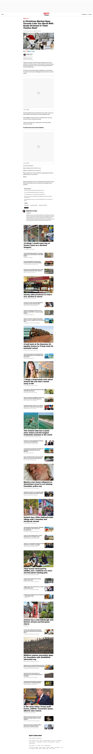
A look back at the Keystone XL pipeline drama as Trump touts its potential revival (38, 346)
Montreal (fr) (36, 747)
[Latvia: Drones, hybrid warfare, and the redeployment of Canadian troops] (49, 537)
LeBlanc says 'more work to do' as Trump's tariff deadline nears (34, 587)
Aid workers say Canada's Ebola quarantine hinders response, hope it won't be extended (34, 666)
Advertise (33, 740)
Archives (37, 740)
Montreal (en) (33, 748)
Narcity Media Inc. (39, 738)
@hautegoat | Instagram (33, 48)
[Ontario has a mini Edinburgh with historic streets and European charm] (38, 610)
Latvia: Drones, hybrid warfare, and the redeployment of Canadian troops (33, 536)
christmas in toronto (43, 205)
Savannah (43, 748)
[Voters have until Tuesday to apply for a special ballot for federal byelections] (49, 683)
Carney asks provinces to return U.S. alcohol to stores (38, 296)
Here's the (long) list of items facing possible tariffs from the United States (33, 262)
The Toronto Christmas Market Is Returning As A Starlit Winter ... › (34, 192)
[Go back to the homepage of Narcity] (46, 13)
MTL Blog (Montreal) (47, 745)
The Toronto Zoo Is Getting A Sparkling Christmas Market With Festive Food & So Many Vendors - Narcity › (38, 197)
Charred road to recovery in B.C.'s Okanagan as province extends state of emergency (33, 674)
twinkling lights (38, 71)
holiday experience (29, 65)
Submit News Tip (59, 740)
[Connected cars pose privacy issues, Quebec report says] (49, 580)
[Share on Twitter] (30, 51)
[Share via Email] (32, 51)
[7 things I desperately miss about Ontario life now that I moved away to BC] (38, 369)
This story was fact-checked (27, 58)
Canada (33, 745)
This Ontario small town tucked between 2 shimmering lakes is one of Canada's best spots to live (33, 355)
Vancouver (44, 747)
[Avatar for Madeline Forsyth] (24, 211)
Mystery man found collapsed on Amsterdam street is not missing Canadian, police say (38, 484)
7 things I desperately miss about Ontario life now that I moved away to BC (38, 382)
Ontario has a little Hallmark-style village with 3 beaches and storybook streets (38, 519)
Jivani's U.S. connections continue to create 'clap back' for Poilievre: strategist (34, 544)
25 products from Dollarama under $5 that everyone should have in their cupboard (33, 270)
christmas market (33, 205)
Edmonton (52, 747)
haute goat (26, 205)
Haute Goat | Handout (27, 48)
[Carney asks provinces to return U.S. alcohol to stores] (38, 284)
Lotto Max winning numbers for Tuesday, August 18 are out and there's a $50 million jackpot (33, 254)
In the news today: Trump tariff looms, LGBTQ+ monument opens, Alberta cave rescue (38, 709)
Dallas (37, 748)
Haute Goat (40, 64)
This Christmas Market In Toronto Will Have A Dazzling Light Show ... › (35, 194)
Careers (41, 740)
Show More (26, 207)
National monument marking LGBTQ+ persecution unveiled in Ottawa (32, 725)
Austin (50, 748)
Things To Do (25, 18)
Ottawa (40, 747)
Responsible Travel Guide (43, 181)
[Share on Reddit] (27, 51)
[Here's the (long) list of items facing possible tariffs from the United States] (49, 263)
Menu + (2, 14)
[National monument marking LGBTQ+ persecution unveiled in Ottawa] (49, 726)
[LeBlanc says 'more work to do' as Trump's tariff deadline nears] (49, 588)
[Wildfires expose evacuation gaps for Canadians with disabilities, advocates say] (38, 645)
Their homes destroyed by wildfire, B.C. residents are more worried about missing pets (38, 571)
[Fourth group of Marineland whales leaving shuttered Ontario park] (49, 391)
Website (25, 176)
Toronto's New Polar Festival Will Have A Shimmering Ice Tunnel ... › (34, 190)
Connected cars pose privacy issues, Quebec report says (32, 579)
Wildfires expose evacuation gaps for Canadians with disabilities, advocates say (38, 657)
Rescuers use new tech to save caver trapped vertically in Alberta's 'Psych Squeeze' (32, 718)
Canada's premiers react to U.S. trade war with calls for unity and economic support (33, 406)
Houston (54, 748)
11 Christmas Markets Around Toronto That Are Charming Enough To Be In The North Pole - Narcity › (38, 200)
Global (42, 745)
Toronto (46, 15)
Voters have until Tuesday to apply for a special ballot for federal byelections (33, 682)
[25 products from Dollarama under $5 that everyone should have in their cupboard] (49, 271)
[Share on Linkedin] (28, 51)
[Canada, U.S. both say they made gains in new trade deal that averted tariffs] (49, 304)
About (30, 740)
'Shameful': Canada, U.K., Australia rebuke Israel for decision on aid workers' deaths (34, 493)
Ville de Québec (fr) (57, 747)
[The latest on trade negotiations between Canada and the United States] (49, 442)
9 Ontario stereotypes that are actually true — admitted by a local (34, 595)
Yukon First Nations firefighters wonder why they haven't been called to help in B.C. (34, 398)
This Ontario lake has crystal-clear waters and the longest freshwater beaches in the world (38, 433)
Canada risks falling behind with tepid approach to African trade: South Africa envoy (33, 631)
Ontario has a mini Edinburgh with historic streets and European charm (38, 622)
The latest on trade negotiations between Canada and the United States (33, 441)
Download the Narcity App (47, 740)
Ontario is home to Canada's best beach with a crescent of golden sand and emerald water (34, 320)
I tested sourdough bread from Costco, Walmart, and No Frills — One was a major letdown (33, 312)
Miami (40, 748)
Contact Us (53, 740)
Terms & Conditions (32, 743)
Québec (39, 745)
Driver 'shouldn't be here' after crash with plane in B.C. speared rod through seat (33, 457)
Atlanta (47, 748)
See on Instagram (26, 109)
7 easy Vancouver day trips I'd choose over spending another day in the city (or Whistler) (34, 450)
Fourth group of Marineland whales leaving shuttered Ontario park (34, 390)
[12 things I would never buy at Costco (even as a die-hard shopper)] (38, 233)
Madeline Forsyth (29, 54)
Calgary (48, 747)
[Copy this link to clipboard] (33, 51)
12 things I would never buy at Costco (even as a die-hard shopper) (37, 245)
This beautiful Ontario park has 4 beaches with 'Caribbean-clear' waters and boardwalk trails (33, 528)
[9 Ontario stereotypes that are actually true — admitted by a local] (49, 596)
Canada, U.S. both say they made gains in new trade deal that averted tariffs (33, 303)
